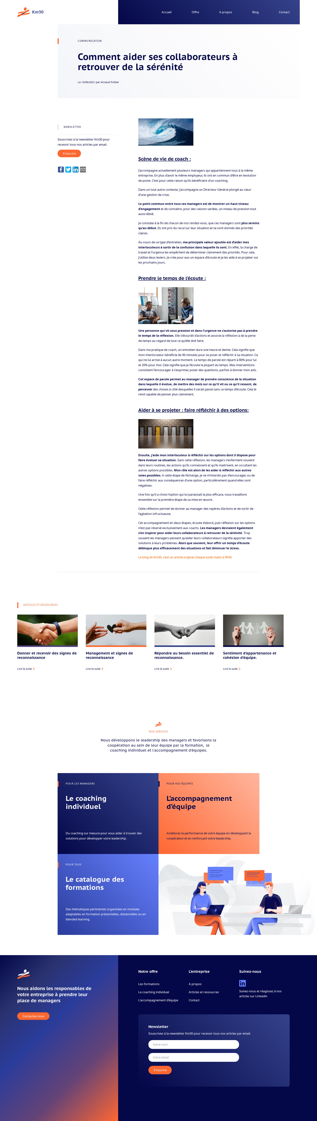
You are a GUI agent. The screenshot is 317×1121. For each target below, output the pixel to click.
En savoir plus (74, 843)
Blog (255, 12)
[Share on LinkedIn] (76, 169)
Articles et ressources (204, 992)
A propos (225, 12)
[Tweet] (68, 169)
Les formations (148, 984)
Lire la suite (24, 668)
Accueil (167, 12)
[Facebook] (61, 169)
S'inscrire (69, 153)
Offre (195, 12)
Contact (284, 12)
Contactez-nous (33, 1016)
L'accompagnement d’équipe (158, 1000)
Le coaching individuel (153, 992)
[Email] (83, 169)
